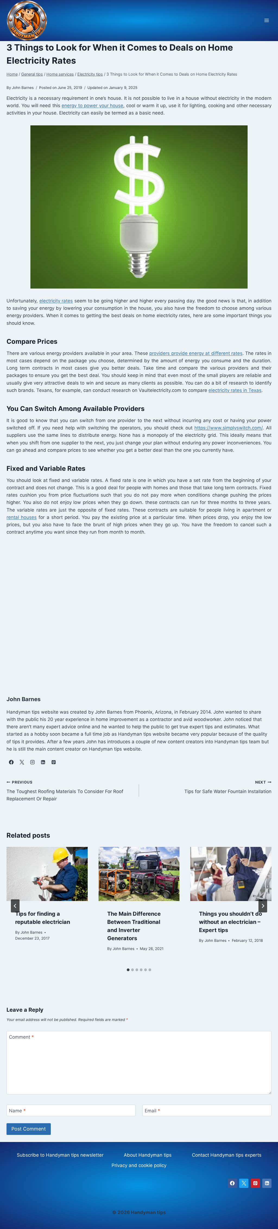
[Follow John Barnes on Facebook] (11, 762)
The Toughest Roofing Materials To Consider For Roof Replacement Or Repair (65, 791)
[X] (243, 1183)
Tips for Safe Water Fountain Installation (227, 787)
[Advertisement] (139, 609)
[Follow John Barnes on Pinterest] (53, 762)
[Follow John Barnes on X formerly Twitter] (21, 762)
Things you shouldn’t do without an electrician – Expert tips (230, 922)
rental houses (22, 517)
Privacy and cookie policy (139, 1165)
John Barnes (31, 932)
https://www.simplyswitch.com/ (228, 428)
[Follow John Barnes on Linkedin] (43, 762)
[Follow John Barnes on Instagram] (32, 762)
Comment (21, 1037)
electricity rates (56, 301)
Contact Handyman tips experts (226, 1155)
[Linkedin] (266, 1183)
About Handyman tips (148, 1155)
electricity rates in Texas (234, 390)
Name (17, 1110)
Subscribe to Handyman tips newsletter (60, 1155)
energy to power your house (92, 105)
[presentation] (47, 874)
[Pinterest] (255, 1183)
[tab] (128, 969)
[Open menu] (266, 20)
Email (152, 1110)
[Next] (262, 905)
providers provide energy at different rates (195, 353)
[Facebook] (232, 1183)
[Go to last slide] (15, 905)
